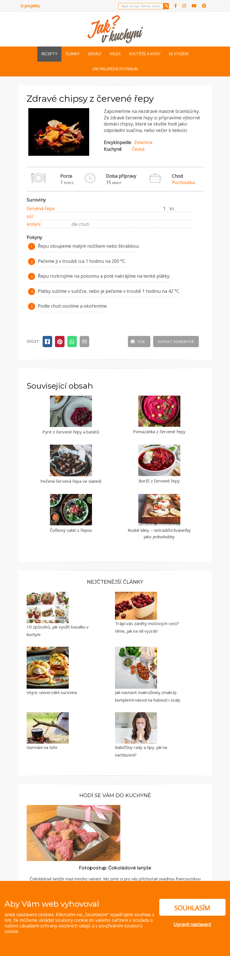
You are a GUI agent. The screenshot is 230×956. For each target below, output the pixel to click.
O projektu (30, 5)
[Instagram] (184, 6)
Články (72, 54)
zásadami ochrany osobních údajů (55, 926)
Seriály (94, 54)
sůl (30, 216)
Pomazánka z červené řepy (159, 431)
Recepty (49, 54)
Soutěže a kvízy (144, 54)
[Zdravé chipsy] (59, 154)
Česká (138, 149)
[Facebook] (175, 6)
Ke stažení (178, 54)
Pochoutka (183, 182)
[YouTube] (194, 6)
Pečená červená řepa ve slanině (70, 481)
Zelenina (143, 142)
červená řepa (40, 208)
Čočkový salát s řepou (71, 530)
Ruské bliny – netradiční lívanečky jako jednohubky (159, 533)
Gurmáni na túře (42, 747)
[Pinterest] (204, 6)
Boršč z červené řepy (159, 481)
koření (33, 224)
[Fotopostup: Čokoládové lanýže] (73, 832)
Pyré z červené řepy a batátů (70, 432)
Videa (115, 54)
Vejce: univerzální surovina (52, 692)
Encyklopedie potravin (115, 69)
